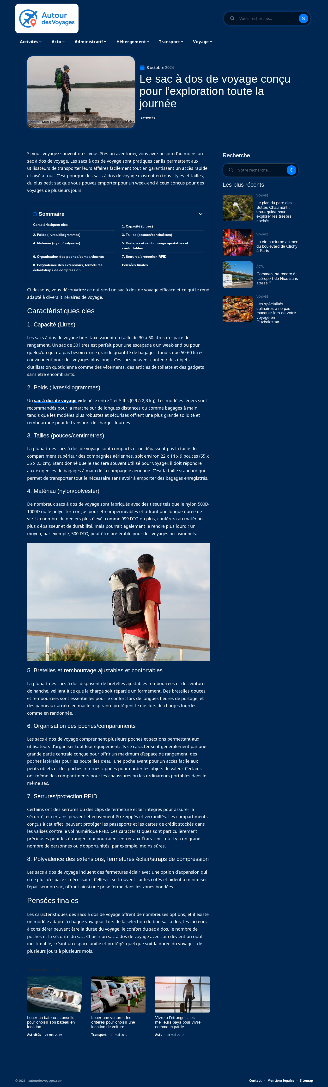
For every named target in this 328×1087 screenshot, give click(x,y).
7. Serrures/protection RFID (144, 256)
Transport (99, 1034)
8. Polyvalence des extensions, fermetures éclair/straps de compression (68, 267)
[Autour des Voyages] (47, 18)
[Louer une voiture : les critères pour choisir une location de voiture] (118, 994)
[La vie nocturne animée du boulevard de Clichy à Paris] (238, 242)
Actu (159, 1034)
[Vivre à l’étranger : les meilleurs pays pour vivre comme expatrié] (182, 994)
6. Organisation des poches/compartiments (68, 256)
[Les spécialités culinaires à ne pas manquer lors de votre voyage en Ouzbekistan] (238, 309)
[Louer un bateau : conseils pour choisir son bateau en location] (54, 994)
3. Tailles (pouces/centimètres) (147, 235)
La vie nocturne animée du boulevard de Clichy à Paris (277, 246)
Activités (148, 118)
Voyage (262, 195)
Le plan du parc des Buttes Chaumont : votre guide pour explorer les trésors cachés (274, 212)
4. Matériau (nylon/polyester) (56, 243)
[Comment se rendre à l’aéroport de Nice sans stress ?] (238, 274)
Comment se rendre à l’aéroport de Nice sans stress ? (277, 278)
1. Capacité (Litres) (137, 226)
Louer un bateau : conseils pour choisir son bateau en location (51, 1022)
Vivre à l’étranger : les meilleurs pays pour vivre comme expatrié (177, 1022)
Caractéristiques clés (50, 225)
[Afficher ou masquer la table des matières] (134, 214)
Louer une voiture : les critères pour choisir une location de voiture (113, 1022)
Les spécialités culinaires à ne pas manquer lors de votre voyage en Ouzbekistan (276, 313)
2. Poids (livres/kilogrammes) (56, 235)
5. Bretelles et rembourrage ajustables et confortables (155, 245)
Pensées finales (135, 265)
